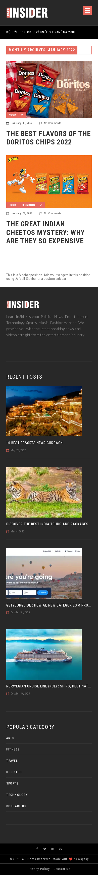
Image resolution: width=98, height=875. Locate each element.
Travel (12, 761)
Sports (12, 783)
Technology (17, 795)
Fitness (13, 749)
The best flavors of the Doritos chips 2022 (48, 138)
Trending (28, 205)
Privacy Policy (39, 869)
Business (14, 772)
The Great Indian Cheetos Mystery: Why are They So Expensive (45, 232)
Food (12, 114)
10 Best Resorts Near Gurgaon (34, 443)
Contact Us (16, 806)
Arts (10, 738)
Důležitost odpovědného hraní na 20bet (42, 32)
